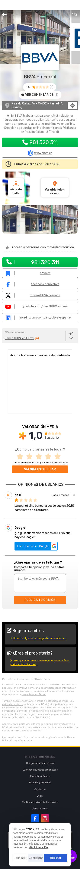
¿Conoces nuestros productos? (40, 769)
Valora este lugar (40, 469)
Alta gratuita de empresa (40, 763)
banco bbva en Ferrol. (34, 694)
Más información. (38, 847)
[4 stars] (49, 457)
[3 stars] (40, 457)
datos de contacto (12, 704)
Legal (40, 795)
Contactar (40, 789)
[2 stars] (30, 457)
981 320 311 (43, 142)
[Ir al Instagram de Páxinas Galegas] (45, 818)
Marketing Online (40, 776)
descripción (47, 688)
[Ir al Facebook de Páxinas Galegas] (35, 818)
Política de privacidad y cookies (40, 802)
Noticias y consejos (40, 782)
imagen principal (46, 724)
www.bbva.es (43, 153)
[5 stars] (59, 457)
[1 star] (21, 457)
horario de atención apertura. (52, 701)
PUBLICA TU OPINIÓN (40, 600)
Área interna (40, 808)
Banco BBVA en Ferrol (19, 338)
